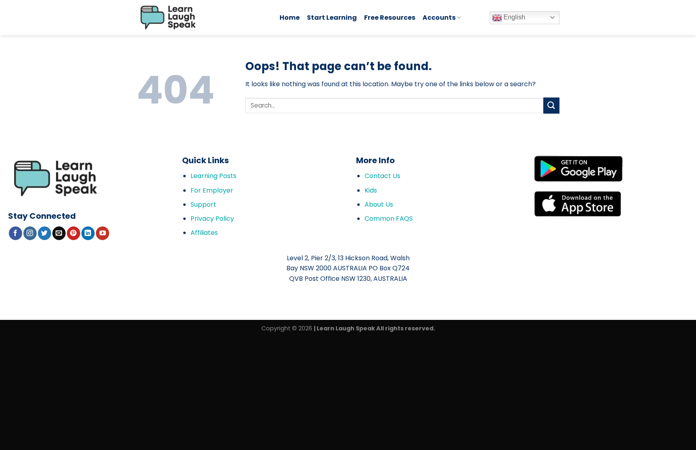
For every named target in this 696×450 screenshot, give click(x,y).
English (513, 17)
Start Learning (332, 17)
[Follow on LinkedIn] (88, 233)
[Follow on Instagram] (30, 233)
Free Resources (389, 17)
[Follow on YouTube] (102, 233)
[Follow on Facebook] (15, 233)
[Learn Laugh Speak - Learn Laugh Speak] (202, 17)
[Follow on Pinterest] (73, 233)
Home (290, 17)
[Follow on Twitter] (44, 233)
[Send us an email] (59, 233)
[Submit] (551, 105)
